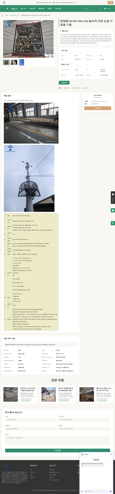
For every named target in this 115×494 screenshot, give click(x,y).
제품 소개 (14, 8)
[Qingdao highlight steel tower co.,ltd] (4, 2)
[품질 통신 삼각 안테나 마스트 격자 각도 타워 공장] (86, 394)
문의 (110, 2)
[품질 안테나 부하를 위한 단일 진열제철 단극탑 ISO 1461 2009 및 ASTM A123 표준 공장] (48, 394)
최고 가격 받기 (26, 400)
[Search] (100, 8)
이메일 (60, 425)
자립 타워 (51, 477)
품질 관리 (41, 8)
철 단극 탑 (52, 469)
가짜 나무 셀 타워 (54, 480)
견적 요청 (58, 8)
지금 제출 (57, 450)
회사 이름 (60, 416)
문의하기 (32, 477)
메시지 (7, 434)
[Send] (110, 491)
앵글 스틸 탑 (52, 474)
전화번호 (7, 425)
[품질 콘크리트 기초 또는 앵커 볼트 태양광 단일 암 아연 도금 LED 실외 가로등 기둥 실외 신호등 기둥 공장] (10, 394)
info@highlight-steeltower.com (68, 2)
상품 (6, 15)
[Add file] (81, 491)
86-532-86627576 (47, 2)
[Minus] (111, 454)
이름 (6, 416)
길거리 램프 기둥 (14, 15)
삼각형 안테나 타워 (54, 472)
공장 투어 (32, 8)
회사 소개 (23, 8)
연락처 (50, 8)
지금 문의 (64, 82)
